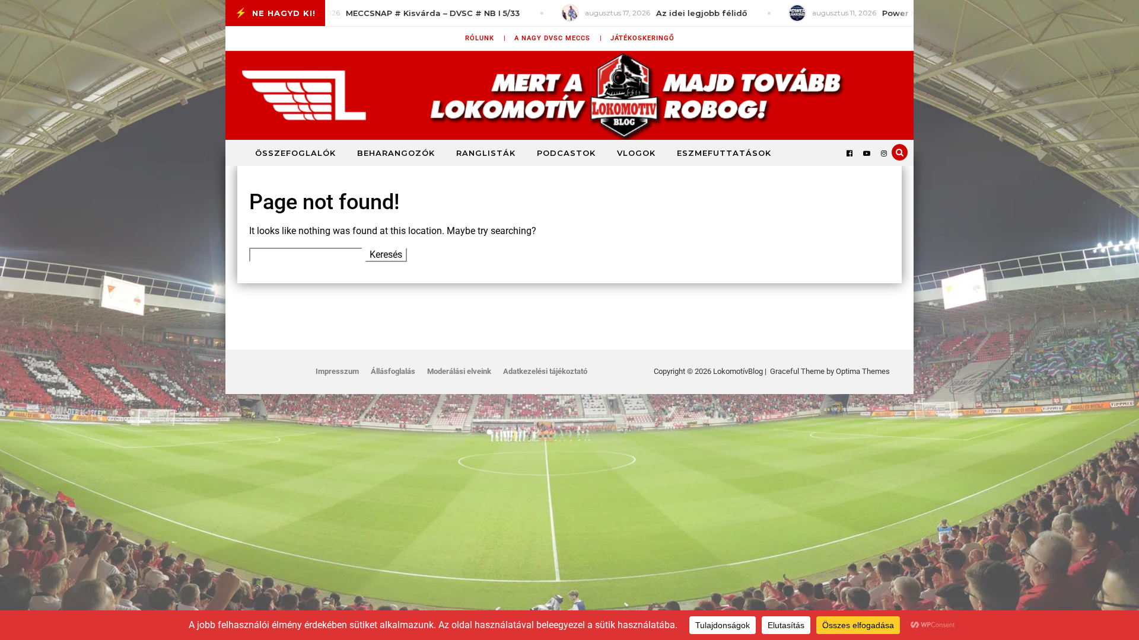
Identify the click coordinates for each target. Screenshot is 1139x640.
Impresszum (337, 371)
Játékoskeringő (642, 38)
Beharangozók (396, 153)
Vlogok (636, 153)
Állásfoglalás (393, 371)
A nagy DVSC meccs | (558, 38)
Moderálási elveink (459, 371)
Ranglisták (486, 153)
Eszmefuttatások (724, 153)
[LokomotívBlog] (569, 95)
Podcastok (566, 153)
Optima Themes (863, 371)
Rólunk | (485, 38)
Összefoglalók (295, 153)
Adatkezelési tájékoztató (545, 371)
